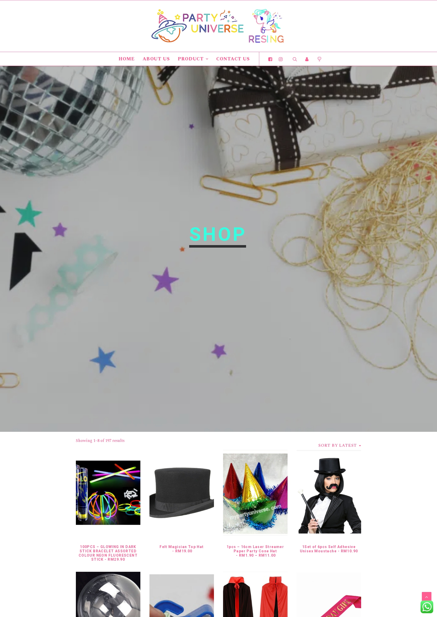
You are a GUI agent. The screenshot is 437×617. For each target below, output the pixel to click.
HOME (127, 59)
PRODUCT (191, 59)
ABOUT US (156, 59)
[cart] (317, 59)
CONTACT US (233, 59)
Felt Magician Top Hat (182, 549)
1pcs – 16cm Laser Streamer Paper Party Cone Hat (255, 551)
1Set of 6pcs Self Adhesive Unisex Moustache (329, 549)
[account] (307, 59)
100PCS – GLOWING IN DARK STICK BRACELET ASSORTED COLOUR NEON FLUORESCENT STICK (108, 553)
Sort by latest (337, 445)
